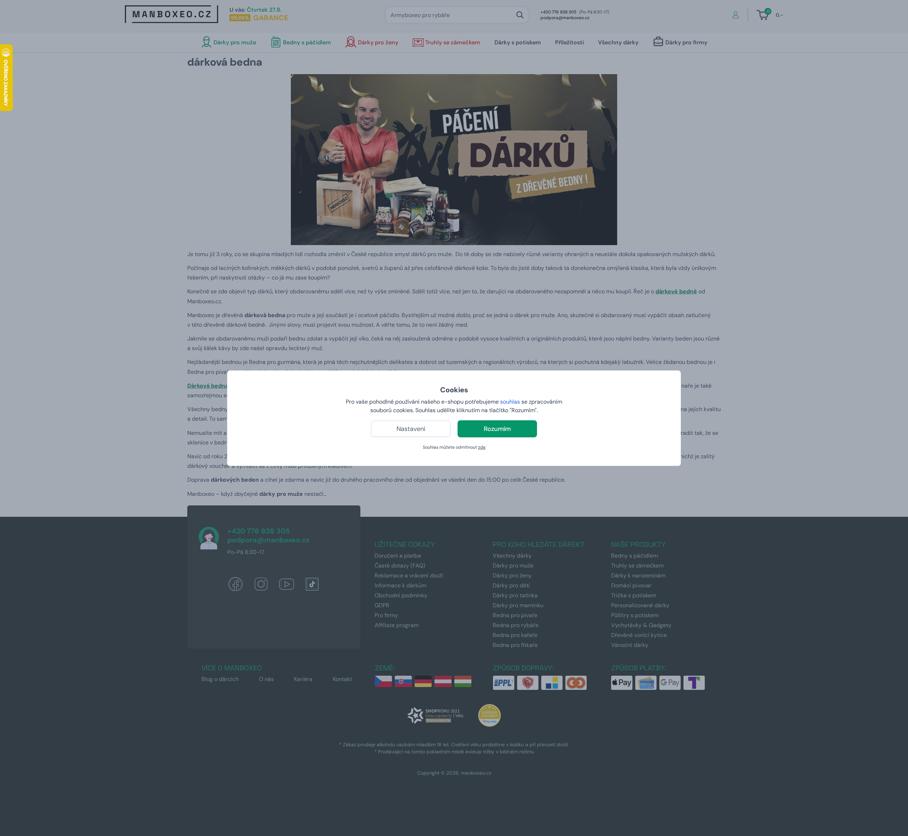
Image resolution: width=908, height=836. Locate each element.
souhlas (510, 401)
